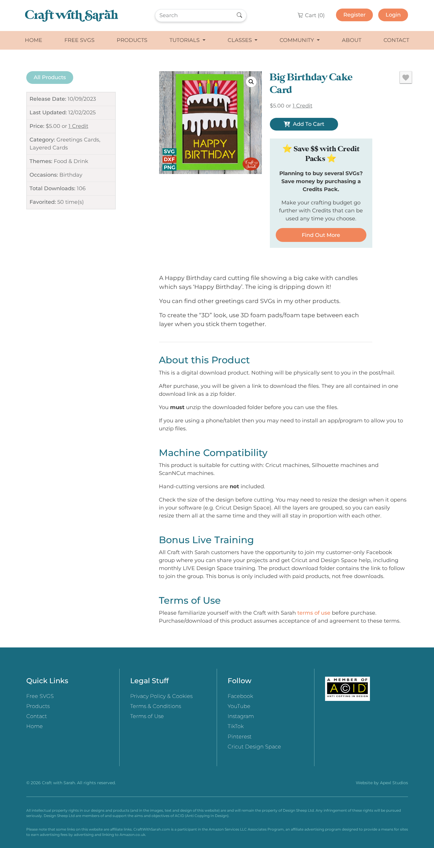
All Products (50, 77)
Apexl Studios (394, 782)
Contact (396, 40)
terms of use (313, 613)
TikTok (236, 726)
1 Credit (78, 126)
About (351, 40)
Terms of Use (147, 716)
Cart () (314, 15)
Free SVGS (79, 40)
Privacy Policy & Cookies (161, 696)
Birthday (70, 175)
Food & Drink (71, 161)
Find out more (321, 235)
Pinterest (240, 736)
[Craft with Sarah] (71, 15)
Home (33, 40)
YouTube (239, 706)
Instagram (241, 716)
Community (297, 40)
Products (132, 40)
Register (354, 15)
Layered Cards (49, 147)
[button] (251, 82)
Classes (240, 40)
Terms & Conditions (155, 706)
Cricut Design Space (254, 746)
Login (393, 15)
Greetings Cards (77, 139)
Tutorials (185, 40)
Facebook (240, 696)
